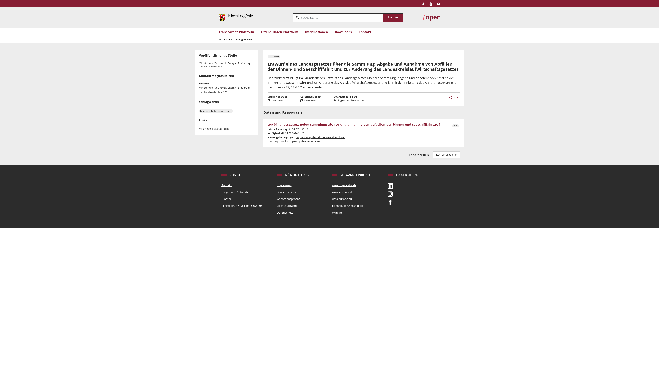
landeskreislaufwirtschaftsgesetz (216, 110)
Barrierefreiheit (287, 192)
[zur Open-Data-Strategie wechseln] (431, 17)
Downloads (343, 32)
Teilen (456, 97)
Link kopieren (449, 154)
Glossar (226, 199)
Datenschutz (285, 212)
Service (235, 175)
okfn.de (337, 212)
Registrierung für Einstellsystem (242, 206)
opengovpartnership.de (347, 206)
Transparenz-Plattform (236, 32)
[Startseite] (236, 17)
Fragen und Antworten (236, 192)
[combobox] (338, 18)
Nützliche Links (297, 175)
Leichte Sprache (287, 206)
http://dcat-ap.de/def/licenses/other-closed (320, 137)
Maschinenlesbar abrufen (214, 128)
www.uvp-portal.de (344, 185)
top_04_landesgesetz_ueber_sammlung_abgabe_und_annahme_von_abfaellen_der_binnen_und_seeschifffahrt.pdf (354, 124)
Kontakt (365, 32)
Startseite (224, 39)
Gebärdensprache (288, 199)
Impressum (284, 185)
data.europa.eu (342, 199)
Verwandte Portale (355, 175)
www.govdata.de (342, 192)
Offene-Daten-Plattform (279, 32)
